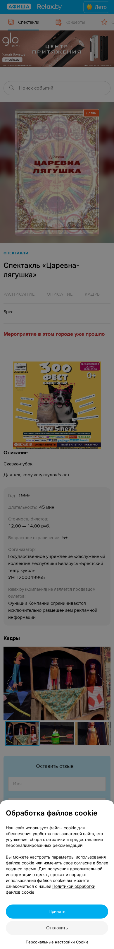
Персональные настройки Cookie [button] (57, 942)
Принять (57, 911)
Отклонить (57, 927)
